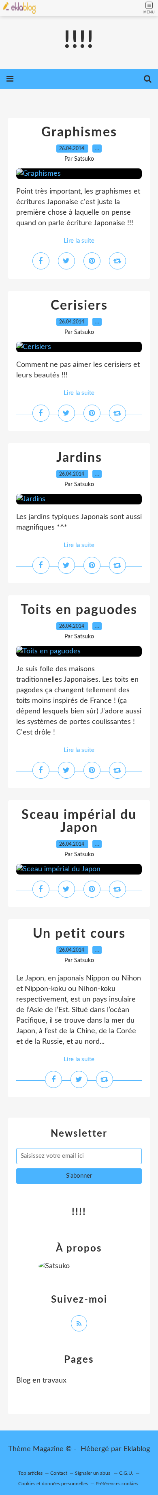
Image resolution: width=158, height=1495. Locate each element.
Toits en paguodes (79, 609)
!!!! (79, 40)
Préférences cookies (117, 1483)
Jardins (79, 457)
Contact (58, 1473)
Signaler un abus (93, 1473)
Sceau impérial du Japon (79, 821)
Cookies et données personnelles (53, 1483)
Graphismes (79, 132)
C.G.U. (126, 1473)
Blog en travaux (41, 1380)
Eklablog (137, 1449)
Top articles (30, 1473)
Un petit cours (79, 933)
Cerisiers (79, 305)
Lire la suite (79, 241)
